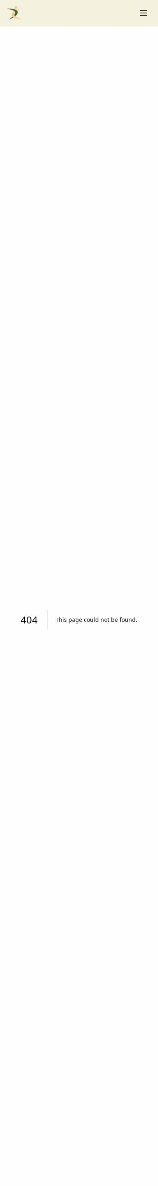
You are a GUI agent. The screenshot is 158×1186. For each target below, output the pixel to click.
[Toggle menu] (143, 13)
